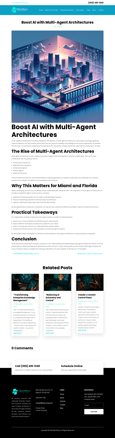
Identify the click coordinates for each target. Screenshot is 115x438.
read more (17, 333)
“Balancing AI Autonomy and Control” (53, 297)
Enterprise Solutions (67, 10)
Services (62, 401)
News (15, 306)
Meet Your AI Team (51, 10)
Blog (88, 10)
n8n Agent (19, 304)
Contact (101, 10)
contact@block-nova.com (20, 3)
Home (41, 10)
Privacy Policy (40, 408)
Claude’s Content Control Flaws (87, 296)
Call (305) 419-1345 (27, 366)
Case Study (79, 10)
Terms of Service (41, 410)
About (94, 10)
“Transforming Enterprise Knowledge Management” (24, 297)
